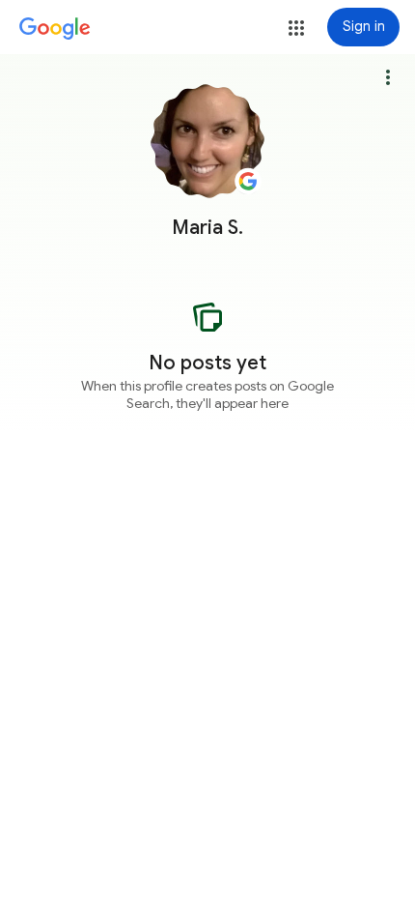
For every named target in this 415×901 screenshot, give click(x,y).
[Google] (55, 29)
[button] (296, 28)
